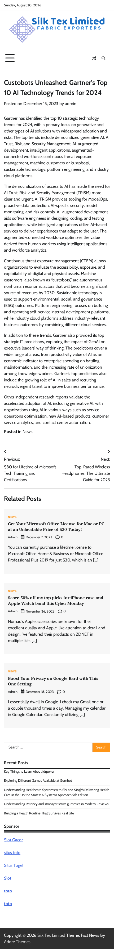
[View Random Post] (94, 58)
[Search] (103, 58)
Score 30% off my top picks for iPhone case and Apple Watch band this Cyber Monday (55, 600)
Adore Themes (17, 941)
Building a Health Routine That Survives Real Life (39, 813)
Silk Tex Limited (51, 935)
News (28, 431)
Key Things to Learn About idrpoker (29, 771)
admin (70, 103)
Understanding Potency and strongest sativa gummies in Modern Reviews (56, 804)
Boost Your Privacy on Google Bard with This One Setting (53, 681)
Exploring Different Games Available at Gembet (38, 780)
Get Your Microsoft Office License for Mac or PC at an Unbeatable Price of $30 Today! (56, 526)
